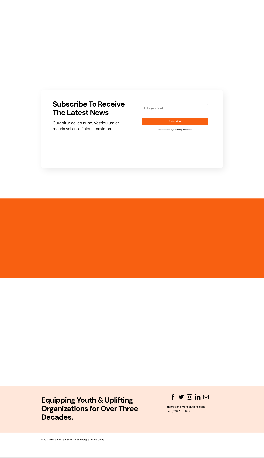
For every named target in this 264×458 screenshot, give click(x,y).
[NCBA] (26, 325)
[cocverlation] (26, 363)
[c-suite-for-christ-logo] (238, 359)
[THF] (238, 286)
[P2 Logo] (185, 294)
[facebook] (173, 397)
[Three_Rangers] (238, 324)
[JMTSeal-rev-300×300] (132, 350)
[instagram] (189, 397)
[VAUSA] (185, 320)
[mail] (206, 397)
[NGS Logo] (79, 324)
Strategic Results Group (92, 439)
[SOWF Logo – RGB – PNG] (132, 322)
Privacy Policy (182, 129)
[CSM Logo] (185, 354)
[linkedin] (197, 397)
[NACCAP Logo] (79, 295)
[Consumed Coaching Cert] (132, 286)
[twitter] (181, 397)
